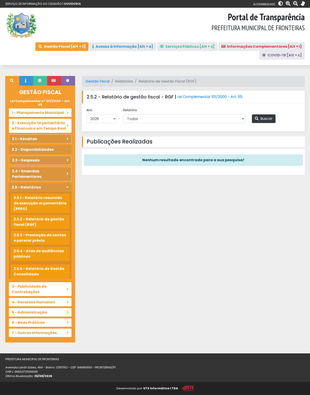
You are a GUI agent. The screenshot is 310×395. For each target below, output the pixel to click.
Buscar (266, 118)
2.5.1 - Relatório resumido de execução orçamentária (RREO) (40, 203)
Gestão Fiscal (98, 81)
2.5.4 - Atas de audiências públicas (39, 253)
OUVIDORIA (72, 4)
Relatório (130, 110)
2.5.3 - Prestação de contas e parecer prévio (40, 237)
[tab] (12, 81)
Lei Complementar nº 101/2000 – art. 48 (40, 103)
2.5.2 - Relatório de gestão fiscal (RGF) (39, 221)
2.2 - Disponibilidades (33, 149)
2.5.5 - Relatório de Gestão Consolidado (39, 271)
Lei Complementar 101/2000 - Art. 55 (209, 96)
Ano (89, 110)
